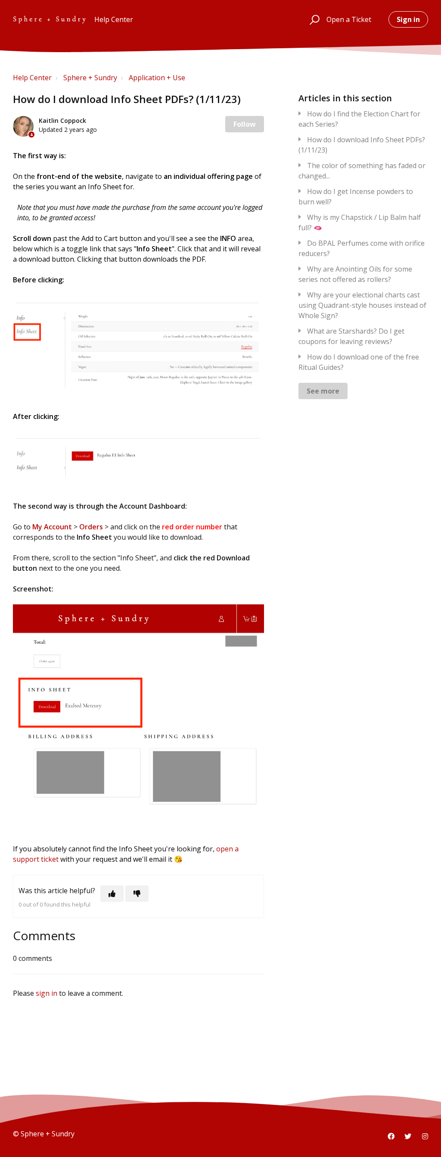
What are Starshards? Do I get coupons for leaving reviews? (351, 336)
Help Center (32, 77)
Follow (244, 124)
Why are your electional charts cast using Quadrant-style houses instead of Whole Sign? (362, 305)
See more (323, 391)
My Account (52, 527)
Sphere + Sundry (90, 77)
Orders (91, 527)
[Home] (49, 19)
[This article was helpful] (112, 893)
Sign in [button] (408, 19)
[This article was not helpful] (137, 893)
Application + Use (157, 77)
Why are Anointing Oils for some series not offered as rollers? (355, 274)
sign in (46, 993)
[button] (313, 19)
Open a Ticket (348, 19)
